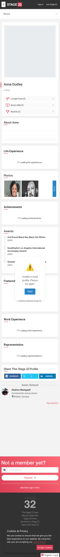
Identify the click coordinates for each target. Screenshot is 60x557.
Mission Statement (30, 515)
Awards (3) (15, 112)
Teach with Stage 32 (30, 525)
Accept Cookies (45, 547)
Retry (30, 291)
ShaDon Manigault (21, 390)
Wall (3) (17, 105)
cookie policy (39, 541)
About (6, 13)
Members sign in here (30, 488)
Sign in (40, 4)
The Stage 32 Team (30, 512)
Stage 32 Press (30, 518)
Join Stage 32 (51, 4)
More (54, 188)
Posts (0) (18, 99)
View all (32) (52, 403)
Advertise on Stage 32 (30, 522)
